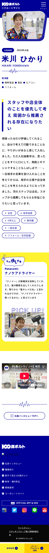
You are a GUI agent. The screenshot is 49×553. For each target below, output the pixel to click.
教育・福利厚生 (12, 481)
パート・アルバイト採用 (34, 548)
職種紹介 (9, 469)
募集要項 (9, 487)
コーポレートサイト (14, 493)
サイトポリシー (24, 528)
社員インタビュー (13, 463)
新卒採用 (10, 548)
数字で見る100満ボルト (16, 475)
